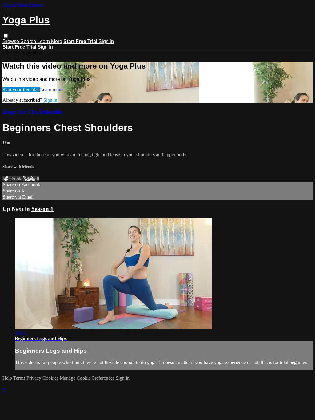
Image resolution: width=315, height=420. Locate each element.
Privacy (34, 378)
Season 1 (42, 209)
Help (7, 378)
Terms (19, 378)
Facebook (12, 178)
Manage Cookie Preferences (88, 378)
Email (33, 178)
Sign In (45, 47)
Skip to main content (22, 5)
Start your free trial (21, 89)
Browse (11, 41)
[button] (6, 36)
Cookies (51, 378)
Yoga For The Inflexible (32, 112)
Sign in (106, 41)
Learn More (49, 41)
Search (28, 41)
